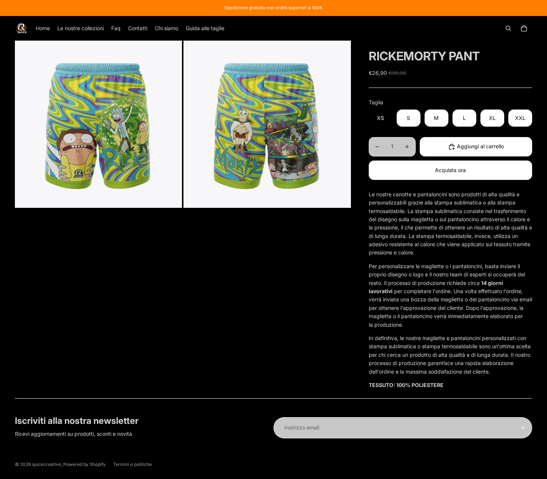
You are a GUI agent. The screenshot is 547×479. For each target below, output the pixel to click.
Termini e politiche (132, 464)
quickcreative (46, 464)
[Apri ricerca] (508, 28)
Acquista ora (450, 170)
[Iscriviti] (522, 428)
